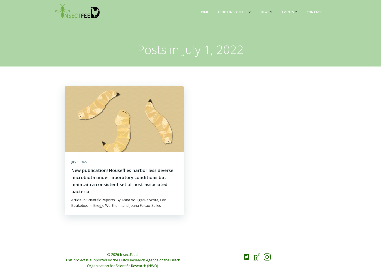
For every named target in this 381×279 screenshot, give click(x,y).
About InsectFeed (233, 12)
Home (204, 12)
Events (288, 12)
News (264, 12)
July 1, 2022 (79, 162)
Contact (314, 12)
